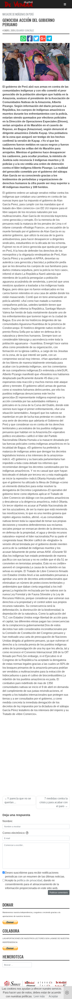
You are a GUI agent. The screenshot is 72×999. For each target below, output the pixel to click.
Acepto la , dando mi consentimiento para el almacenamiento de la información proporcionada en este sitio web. (32, 884)
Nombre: (8, 821)
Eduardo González (25, 30)
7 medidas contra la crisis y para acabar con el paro (54, 802)
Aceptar (53, 996)
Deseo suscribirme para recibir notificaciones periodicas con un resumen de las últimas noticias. (35, 874)
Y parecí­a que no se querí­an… (18, 800)
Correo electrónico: (14, 832)
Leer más (39, 996)
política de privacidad (29, 880)
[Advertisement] (36, 754)
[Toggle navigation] (64, 4)
